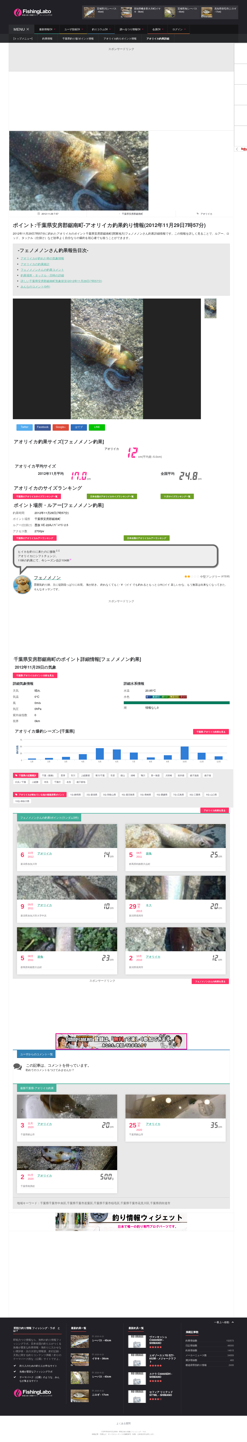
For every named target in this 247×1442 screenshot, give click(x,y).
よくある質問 (123, 1423)
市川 (73, 775)
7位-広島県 (178, 794)
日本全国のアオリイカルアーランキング (146, 538)
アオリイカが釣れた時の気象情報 (42, 258)
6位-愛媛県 (162, 794)
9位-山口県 (211, 794)
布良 (46, 781)
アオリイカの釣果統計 (35, 264)
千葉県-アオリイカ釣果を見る (211, 731)
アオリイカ (44, 853)
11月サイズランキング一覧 (177, 496)
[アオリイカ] (210, 308)
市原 (112, 775)
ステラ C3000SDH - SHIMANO (160, 1375)
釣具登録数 (191, 1350)
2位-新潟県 (92, 794)
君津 (63, 775)
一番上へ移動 (222, 1322)
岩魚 (149, 853)
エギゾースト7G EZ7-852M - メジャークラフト (162, 1358)
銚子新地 (81, 781)
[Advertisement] (121, 59)
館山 (123, 775)
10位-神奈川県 (22, 801)
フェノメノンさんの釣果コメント (42, 270)
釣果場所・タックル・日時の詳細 (42, 275)
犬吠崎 (168, 775)
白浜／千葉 (20, 781)
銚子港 (208, 775)
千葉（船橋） (48, 775)
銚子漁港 (194, 775)
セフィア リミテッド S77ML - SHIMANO (161, 1393)
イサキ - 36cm (100, 1358)
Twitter (24, 427)
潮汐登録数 (191, 1360)
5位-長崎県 (145, 794)
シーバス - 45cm (101, 1340)
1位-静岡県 (75, 794)
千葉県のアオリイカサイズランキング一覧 (37, 496)
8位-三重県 (195, 794)
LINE (97, 427)
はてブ (79, 427)
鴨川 (143, 775)
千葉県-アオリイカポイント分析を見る (35, 675)
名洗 (69, 781)
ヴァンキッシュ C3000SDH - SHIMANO (158, 1340)
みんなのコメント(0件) (35, 286)
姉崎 (133, 775)
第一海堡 (155, 775)
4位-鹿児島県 (128, 794)
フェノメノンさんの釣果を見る (210, 981)
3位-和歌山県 (109, 794)
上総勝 (35, 781)
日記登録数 (191, 1345)
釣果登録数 (191, 1340)
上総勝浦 (85, 775)
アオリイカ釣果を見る (214, 810)
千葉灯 (57, 781)
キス (149, 905)
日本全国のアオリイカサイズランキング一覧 (112, 496)
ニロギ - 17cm (100, 1394)
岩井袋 (181, 775)
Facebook (42, 427)
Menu (19, 29)
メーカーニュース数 (196, 1355)
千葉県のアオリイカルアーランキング (34, 538)
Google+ (61, 427)
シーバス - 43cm (101, 1376)
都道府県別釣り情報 (196, 1365)
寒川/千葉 (100, 775)
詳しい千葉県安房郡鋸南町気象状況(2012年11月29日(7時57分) (61, 281)
